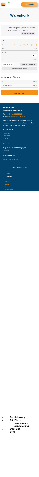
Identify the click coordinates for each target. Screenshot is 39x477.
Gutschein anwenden (28, 64)
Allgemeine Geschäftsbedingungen (14, 148)
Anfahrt (8, 173)
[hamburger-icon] (3, 4)
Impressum (6, 150)
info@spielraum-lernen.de (16, 116)
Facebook (6, 136)
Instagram (6, 133)
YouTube (6, 138)
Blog (12, 431)
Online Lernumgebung (10, 159)
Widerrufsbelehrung (9, 155)
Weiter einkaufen (28, 33)
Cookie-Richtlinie (11, 178)
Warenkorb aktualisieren (19, 68)
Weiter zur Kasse (19, 93)
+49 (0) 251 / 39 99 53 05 (14, 114)
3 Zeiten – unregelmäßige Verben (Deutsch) (24, 45)
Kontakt (8, 171)
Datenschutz (7, 153)
